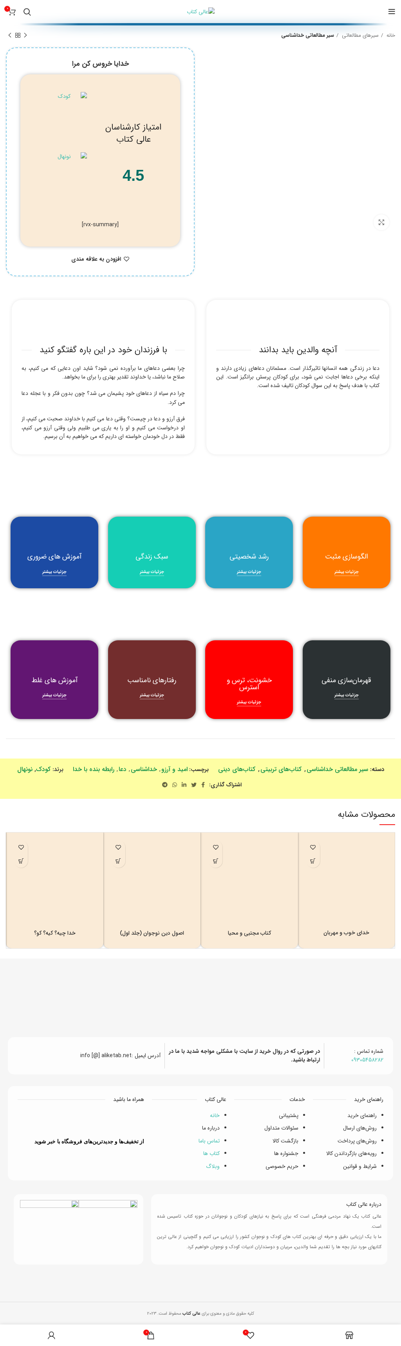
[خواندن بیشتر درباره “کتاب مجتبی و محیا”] (215, 861)
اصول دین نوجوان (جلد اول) (152, 933)
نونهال (25, 769)
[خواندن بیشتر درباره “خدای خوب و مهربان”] (313, 861)
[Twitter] (92, 1121)
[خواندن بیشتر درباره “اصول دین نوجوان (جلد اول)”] (118, 861)
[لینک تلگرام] (165, 785)
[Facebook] (115, 1121)
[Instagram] (46, 1121)
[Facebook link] (203, 785)
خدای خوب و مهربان (346, 932)
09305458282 (367, 1060)
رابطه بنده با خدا (93, 769)
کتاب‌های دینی (236, 769)
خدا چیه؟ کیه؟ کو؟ (55, 933)
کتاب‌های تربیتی (281, 769)
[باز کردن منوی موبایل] (392, 12)
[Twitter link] (194, 785)
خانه (390, 35)
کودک (43, 769)
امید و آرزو (174, 769)
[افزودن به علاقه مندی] (313, 847)
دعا (122, 769)
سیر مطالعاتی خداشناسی (307, 35)
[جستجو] (27, 12)
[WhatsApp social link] (174, 785)
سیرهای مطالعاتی (359, 35)
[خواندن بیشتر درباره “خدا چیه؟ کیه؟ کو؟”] (21, 861)
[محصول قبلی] (25, 36)
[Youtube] (69, 1121)
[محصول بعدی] (10, 36)
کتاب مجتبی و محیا (249, 933)
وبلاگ (213, 1166)
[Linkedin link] (184, 785)
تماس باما (209, 1141)
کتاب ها (211, 1153)
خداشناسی (144, 769)
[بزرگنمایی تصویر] (381, 222)
